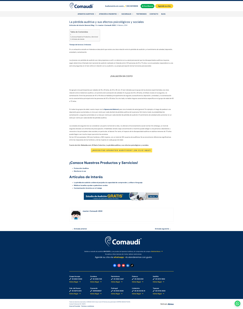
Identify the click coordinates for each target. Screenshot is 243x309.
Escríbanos (148, 6)
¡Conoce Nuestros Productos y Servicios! (85, 37)
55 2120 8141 (138, 279)
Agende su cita (164, 6)
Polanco (135, 276)
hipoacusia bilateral (111, 109)
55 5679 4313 (77, 291)
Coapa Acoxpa (74, 276)
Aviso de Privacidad (74, 306)
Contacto (154, 14)
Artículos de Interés (78, 39)
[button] (237, 303)
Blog (92, 25)
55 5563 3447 (119, 279)
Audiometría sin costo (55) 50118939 (121, 6)
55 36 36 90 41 (139, 291)
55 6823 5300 (77, 279)
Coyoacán (94, 288)
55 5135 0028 (118, 291)
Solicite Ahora (155, 251)
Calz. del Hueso (75, 288)
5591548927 (97, 291)
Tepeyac (156, 288)
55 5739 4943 (160, 291)
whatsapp (119, 257)
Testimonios (141, 14)
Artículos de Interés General (79, 25)
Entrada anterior (79, 229)
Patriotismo (115, 276)
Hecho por (164, 304)
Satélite (156, 276)
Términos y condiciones (87, 306)
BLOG (163, 14)
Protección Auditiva (81, 168)
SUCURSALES (126, 14)
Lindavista (136, 288)
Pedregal (114, 288)
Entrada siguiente (163, 229)
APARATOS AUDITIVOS (86, 14)
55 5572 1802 (160, 279)
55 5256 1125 (97, 279)
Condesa (93, 276)
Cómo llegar (73, 282)
